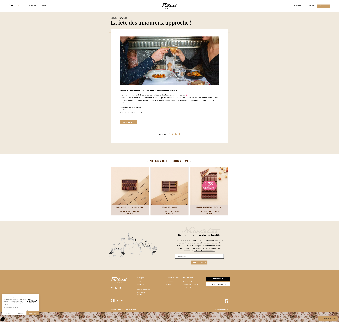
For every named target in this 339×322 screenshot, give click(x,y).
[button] (3, 319)
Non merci (8, 313)
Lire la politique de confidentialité (11, 307)
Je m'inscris (170, 176)
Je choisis (20, 313)
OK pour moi (32, 313)
